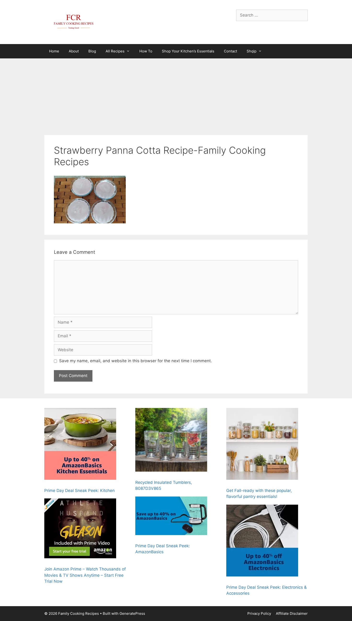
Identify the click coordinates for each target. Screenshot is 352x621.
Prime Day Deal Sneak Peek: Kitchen (79, 490)
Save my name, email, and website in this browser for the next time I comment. (135, 360)
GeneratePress (132, 613)
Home (54, 51)
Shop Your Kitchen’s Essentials (188, 51)
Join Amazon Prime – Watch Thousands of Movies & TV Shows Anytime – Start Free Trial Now (85, 575)
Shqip (251, 51)
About (74, 51)
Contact (230, 51)
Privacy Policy (259, 613)
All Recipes (115, 51)
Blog (92, 51)
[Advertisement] (176, 94)
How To (145, 51)
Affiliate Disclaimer (292, 613)
